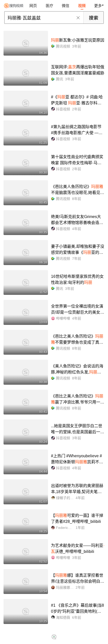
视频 (82, 6)
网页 (33, 6)
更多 (98, 6)
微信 (65, 6)
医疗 (49, 6)
